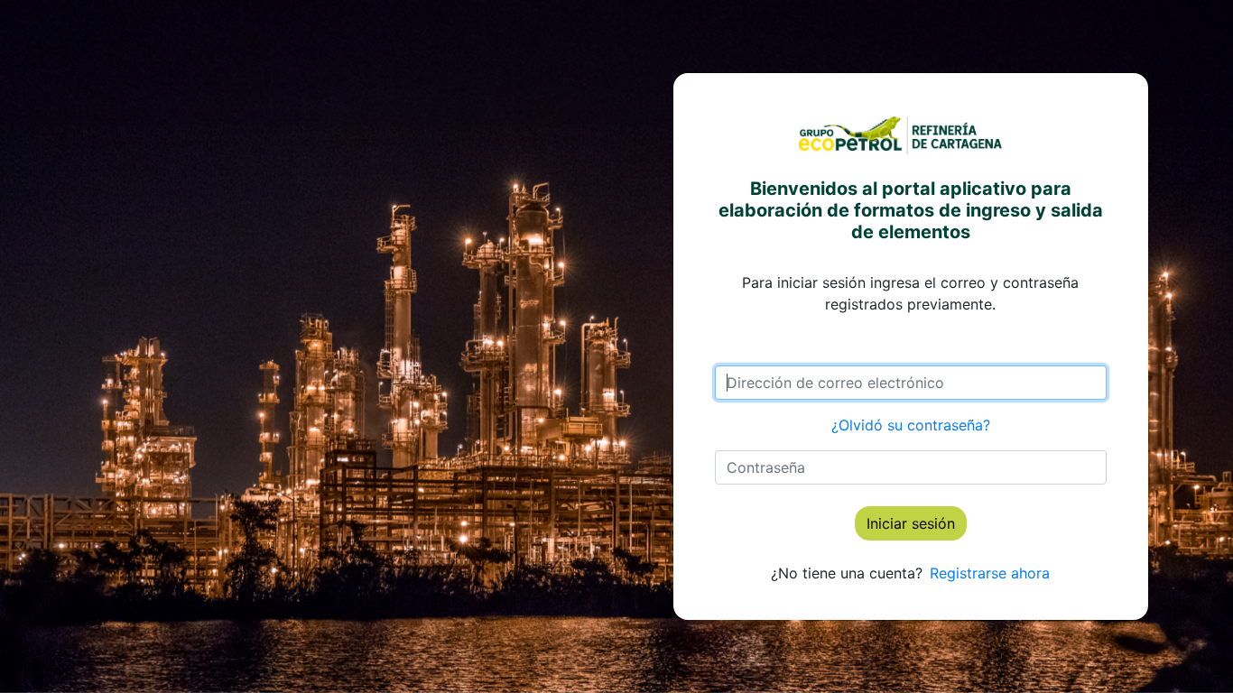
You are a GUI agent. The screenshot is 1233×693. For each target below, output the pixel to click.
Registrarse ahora (990, 573)
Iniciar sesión (911, 523)
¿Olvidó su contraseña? (910, 425)
